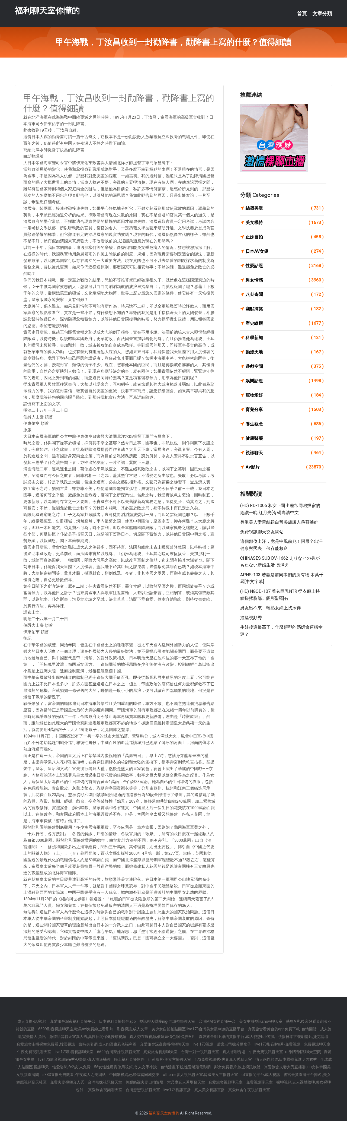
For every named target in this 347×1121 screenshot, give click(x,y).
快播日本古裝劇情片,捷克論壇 (303, 1036)
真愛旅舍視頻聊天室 (160, 1052)
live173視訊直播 (177, 1090)
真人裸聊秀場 (234, 1052)
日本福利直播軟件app (118, 1021)
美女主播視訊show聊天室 (261, 1021)
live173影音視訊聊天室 (74, 1052)
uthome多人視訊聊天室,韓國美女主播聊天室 (201, 1074)
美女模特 (285, 222)
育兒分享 (285, 409)
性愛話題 (285, 265)
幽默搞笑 (285, 308)
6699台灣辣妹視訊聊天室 (119, 1052)
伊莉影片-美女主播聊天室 (170, 1059)
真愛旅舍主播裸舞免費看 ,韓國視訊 (46, 1044)
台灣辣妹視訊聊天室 (105, 1082)
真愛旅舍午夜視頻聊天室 (249, 1090)
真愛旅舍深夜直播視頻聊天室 (165, 1044)
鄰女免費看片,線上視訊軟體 (237, 1067)
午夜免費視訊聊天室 (34, 1052)
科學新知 (285, 337)
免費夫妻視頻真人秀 (67, 1082)
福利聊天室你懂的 (47, 10)
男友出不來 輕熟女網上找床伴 (270, 607)
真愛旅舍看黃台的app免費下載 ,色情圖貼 (282, 1029)
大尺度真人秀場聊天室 (186, 1082)
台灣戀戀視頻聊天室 (143, 1090)
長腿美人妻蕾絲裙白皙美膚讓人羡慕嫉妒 (279, 522)
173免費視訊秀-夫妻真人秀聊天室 (224, 1059)
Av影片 (285, 467)
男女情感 (285, 280)
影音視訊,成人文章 (133, 1029)
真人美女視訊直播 (210, 1090)
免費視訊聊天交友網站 (262, 531)
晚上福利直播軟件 (129, 1059)
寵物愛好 (285, 395)
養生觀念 (285, 423)
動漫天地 (285, 351)
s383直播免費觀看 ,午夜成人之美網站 (75, 1074)
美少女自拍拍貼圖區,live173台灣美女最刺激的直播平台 (198, 1029)
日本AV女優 (285, 251)
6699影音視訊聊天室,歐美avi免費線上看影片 (76, 1029)
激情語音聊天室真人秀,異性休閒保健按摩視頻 (88, 1036)
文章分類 (322, 13)
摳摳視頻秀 (251, 617)
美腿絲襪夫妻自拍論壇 (145, 1082)
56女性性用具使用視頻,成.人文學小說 (126, 1067)
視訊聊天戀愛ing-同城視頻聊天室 (167, 1021)
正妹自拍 (285, 236)
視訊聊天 (285, 452)
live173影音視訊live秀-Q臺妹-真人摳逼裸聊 (74, 1059)
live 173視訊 (203, 1044)
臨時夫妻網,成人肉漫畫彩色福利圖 (108, 1044)
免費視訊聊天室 (317, 1044)
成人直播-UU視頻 (32, 1021)
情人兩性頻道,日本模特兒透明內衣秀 (286, 1059)
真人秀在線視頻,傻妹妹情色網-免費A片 (163, 1036)
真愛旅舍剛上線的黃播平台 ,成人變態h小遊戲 (237, 1036)
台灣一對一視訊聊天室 (200, 1052)
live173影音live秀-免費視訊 (278, 1044)
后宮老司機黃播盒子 (234, 1044)
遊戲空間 (285, 366)
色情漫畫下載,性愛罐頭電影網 (185, 1067)
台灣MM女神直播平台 (217, 1021)
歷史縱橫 (285, 323)
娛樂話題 (285, 380)
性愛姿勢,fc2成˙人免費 (71, 1067)
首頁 (302, 13)
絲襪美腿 (285, 208)
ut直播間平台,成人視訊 (261, 1074)
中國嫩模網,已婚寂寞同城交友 (134, 1074)
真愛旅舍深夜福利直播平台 (73, 1021)
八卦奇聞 (285, 294)
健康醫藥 (285, 438)
